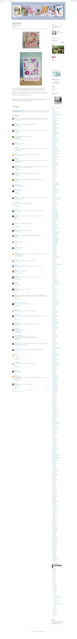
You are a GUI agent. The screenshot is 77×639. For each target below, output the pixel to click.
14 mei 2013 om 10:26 (18, 155)
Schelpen (54, 440)
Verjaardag (54, 528)
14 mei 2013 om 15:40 (18, 226)
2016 (53, 581)
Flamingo (54, 251)
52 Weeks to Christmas (56, 115)
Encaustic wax (55, 243)
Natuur (54, 371)
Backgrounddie (55, 141)
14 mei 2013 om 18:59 (18, 256)
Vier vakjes (54, 531)
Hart (53, 279)
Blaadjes (54, 155)
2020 (53, 576)
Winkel (54, 547)
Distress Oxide (55, 214)
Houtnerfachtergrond (56, 293)
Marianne (16, 165)
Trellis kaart (54, 511)
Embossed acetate (55, 232)
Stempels (54, 479)
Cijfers (53, 179)
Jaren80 (54, 301)
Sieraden (54, 451)
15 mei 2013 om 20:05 (18, 367)
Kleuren (54, 320)
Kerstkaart (54, 312)
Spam (53, 472)
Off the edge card (55, 382)
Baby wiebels (55, 598)
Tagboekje (54, 496)
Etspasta (54, 245)
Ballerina (54, 142)
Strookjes (54, 489)
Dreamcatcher (55, 225)
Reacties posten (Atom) (20, 391)
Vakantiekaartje (55, 522)
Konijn (53, 331)
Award (53, 135)
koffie (53, 330)
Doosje (54, 222)
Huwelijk (54, 296)
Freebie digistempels (56, 257)
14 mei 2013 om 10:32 (18, 162)
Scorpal (54, 444)
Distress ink (54, 213)
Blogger (44, 631)
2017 (53, 580)
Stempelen (54, 478)
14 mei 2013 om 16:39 (18, 231)
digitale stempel (55, 212)
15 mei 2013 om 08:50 (18, 319)
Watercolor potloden (55, 541)
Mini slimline (54, 363)
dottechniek (54, 224)
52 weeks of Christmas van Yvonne (58, 603)
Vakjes (54, 523)
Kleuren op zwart (55, 322)
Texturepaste (54, 505)
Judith (15, 375)
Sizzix (53, 461)
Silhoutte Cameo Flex (56, 458)
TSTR (53, 514)
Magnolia (54, 352)
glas (53, 266)
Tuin (53, 515)
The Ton (54, 507)
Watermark (54, 543)
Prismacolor (54, 417)
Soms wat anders (55, 471)
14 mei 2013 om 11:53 (18, 181)
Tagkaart (54, 497)
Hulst (53, 294)
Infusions (54, 299)
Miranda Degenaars (55, 364)
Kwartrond (54, 334)
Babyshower (54, 138)
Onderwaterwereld (55, 384)
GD (53, 260)
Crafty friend (54, 191)
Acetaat (54, 117)
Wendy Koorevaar (17, 314)
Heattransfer (54, 281)
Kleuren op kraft (55, 321)
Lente (53, 339)
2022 (53, 574)
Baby (53, 136)
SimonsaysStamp (55, 460)
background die (55, 139)
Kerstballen (54, 310)
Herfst (53, 284)
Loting (53, 349)
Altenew (54, 125)
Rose (53, 435)
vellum (54, 526)
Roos (53, 434)
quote (53, 419)
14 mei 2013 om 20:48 (18, 279)
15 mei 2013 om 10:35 (18, 332)
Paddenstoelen (55, 387)
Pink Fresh (54, 403)
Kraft (53, 332)
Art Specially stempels (56, 133)
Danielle (16, 196)
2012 (53, 612)
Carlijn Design (55, 176)
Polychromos (54, 408)
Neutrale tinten (55, 374)
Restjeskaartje (55, 425)
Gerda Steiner (55, 262)
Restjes (54, 424)
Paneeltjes (54, 388)
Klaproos (54, 317)
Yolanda (16, 342)
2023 (53, 573)
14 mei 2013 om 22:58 (18, 306)
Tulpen (54, 516)
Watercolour (54, 542)
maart (54, 608)
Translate (59, 27)
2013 (53, 585)
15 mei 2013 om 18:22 (18, 359)
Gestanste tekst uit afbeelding (57, 264)
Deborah (16, 172)
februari (55, 609)
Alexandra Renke (55, 124)
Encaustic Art (54, 242)
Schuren (54, 443)
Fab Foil (54, 247)
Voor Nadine (55, 599)
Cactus (54, 170)
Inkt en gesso (55, 604)
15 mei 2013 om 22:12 (18, 372)
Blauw (53, 160)
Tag (53, 495)
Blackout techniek (55, 159)
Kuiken (54, 333)
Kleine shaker (55, 319)
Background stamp (55, 140)
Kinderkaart (54, 315)
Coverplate (54, 188)
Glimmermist (54, 267)
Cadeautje (54, 171)
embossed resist (55, 233)
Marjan (59, 31)
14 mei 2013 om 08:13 (18, 120)
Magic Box (54, 351)
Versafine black (55, 530)
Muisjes (54, 369)
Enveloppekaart (55, 244)
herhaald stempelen (55, 285)
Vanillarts (54, 525)
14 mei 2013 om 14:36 (18, 199)
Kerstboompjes (55, 311)
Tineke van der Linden (18, 335)
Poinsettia (54, 406)
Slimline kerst (54, 463)
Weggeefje (54, 544)
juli (54, 592)
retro (53, 426)
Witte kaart (54, 551)
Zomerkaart (54, 559)
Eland (53, 230)
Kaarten (16, 111)
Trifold (53, 512)
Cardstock (54, 175)
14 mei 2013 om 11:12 (18, 175)
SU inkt (54, 491)
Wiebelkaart (54, 546)
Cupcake (54, 193)
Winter (53, 548)
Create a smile (55, 192)
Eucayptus (54, 246)
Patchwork (54, 392)
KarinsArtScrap (17, 202)
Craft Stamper (55, 190)
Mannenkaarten (55, 354)
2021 (53, 575)
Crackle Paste (55, 189)
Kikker (53, 313)
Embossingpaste (55, 240)
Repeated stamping (55, 422)
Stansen (54, 477)
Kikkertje (54, 314)
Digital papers (55, 210)
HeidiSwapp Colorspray (56, 283)
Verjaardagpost (55, 529)
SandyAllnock (55, 439)
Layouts (54, 337)
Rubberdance (55, 437)
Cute (53, 195)
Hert (53, 286)
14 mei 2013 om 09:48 (18, 144)
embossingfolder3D (55, 239)
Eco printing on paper (56, 228)
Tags (53, 498)
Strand (54, 487)
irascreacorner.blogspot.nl (18, 255)
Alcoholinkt (54, 122)
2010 (53, 614)
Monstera (54, 367)
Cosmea (54, 187)
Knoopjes (54, 329)
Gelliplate (54, 261)
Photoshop (54, 400)
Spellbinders (54, 473)
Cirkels (54, 180)
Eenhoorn (54, 229)
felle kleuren (54, 250)
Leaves (54, 338)
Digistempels (54, 208)
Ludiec (54, 350)
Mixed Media (54, 365)
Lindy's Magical (55, 348)
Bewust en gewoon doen (56, 151)
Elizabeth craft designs (56, 231)
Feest (53, 249)
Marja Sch (16, 209)
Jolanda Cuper (17, 328)
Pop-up (54, 409)
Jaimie (15, 353)
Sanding (54, 438)
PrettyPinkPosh (55, 416)
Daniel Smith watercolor (56, 197)
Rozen (54, 436)
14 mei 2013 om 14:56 (18, 206)
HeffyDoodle (54, 282)
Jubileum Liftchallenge (56, 303)
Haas (53, 276)
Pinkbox (54, 404)
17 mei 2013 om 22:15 (18, 386)
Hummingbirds (55, 295)
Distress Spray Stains (56, 215)
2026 (53, 569)
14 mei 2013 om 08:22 (18, 126)
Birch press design (55, 153)
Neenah (54, 372)
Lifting (53, 345)
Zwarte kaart (54, 561)
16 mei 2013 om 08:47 (18, 380)
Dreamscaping (55, 226)
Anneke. (16, 129)
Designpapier (55, 205)
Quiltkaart (54, 418)
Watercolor (54, 540)
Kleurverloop (54, 328)
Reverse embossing (55, 427)
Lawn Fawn (54, 336)
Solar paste (54, 470)
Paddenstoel (54, 386)
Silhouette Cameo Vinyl (56, 455)
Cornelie (16, 264)
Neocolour (54, 373)
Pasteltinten (54, 391)
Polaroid (54, 407)
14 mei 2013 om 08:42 (18, 132)
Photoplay (54, 399)
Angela (16, 178)
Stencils (54, 481)
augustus (55, 591)
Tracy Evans (54, 510)
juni (54, 593)
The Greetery (54, 506)
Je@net (16, 153)
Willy (15, 117)
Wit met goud (54, 549)
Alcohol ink (54, 120)
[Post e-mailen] (26, 110)
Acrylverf (54, 119)
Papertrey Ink (54, 389)
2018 (53, 579)
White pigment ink (55, 545)
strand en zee (55, 488)
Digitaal (54, 209)
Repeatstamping (55, 423)
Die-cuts (54, 206)
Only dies (54, 385)
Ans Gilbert (16, 158)
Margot (16, 142)
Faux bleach (54, 248)
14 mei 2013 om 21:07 (18, 285)
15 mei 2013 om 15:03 (18, 345)
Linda (15, 246)
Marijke (16, 214)
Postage (54, 410)
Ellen (15, 123)
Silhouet (54, 452)
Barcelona (54, 143)
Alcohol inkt (54, 121)
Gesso (53, 263)
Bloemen (54, 161)
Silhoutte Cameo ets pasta (56, 457)
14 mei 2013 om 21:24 (18, 291)
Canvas (54, 173)
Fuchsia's (54, 259)
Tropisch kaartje (55, 513)
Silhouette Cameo (55, 454)
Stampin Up (54, 475)
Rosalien (54, 88)
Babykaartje (54, 137)
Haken (54, 277)
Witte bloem (54, 550)
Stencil (54, 480)
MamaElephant (55, 353)
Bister (53, 154)
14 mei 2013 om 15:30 (18, 219)
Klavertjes (54, 318)
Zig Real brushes (55, 558)
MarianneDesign (55, 355)
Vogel (53, 533)
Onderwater (54, 383)
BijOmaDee (54, 152)
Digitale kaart (54, 211)
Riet (15, 222)
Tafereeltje (54, 494)
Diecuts (54, 207)
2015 (53, 582)
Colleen (16, 229)
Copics (54, 186)
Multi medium (54, 370)
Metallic (54, 357)
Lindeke (16, 309)
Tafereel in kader (55, 493)
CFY (53, 178)
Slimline (54, 462)
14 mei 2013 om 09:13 (18, 139)
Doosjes (54, 223)
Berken (54, 144)
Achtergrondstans (55, 118)
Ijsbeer (54, 298)
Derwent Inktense (55, 204)
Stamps (54, 476)
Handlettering (55, 278)
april (54, 607)
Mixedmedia (54, 366)
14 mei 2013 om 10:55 (18, 169)
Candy (54, 172)
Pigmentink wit (55, 402)
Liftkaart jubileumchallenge (56, 347)
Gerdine (16, 259)
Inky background (55, 300)
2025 (53, 570)
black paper (54, 157)
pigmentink (54, 401)
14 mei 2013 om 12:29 (18, 193)
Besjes (54, 145)
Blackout (54, 158)
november (55, 587)
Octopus (54, 381)
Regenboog (54, 420)
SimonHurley (54, 459)
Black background (55, 156)
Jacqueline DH (17, 362)
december (55, 586)
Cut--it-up (54, 194)
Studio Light (54, 490)
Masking (54, 356)
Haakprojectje (55, 275)
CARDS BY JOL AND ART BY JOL (20, 302)
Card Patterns (55, 174)
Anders (54, 126)
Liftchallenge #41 (55, 600)
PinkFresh (54, 405)
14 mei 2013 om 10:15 (18, 150)
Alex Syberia (54, 123)
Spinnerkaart (54, 474)
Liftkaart (54, 346)
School (54, 442)
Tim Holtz (54, 509)
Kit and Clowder (55, 316)
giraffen (54, 265)
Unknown (16, 252)
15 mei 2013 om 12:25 (18, 339)
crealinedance (17, 184)
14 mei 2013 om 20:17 (18, 273)
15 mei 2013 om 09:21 (18, 325)
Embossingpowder (55, 241)
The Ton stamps (55, 508)
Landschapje (54, 335)
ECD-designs (54, 227)
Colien (15, 234)
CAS (53, 177)
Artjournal (54, 134)
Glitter (53, 268)
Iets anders (54, 297)
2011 (53, 613)
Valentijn (54, 524)
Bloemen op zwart (55, 162)
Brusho (54, 169)
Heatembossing (55, 280)
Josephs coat (54, 302)
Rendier (54, 421)
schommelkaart (55, 441)
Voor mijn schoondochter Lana (57, 597)
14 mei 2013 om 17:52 (18, 243)
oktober (55, 588)
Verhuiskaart (54, 527)
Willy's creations (17, 189)
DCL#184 (54, 605)
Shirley (16, 322)
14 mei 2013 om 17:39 (18, 237)
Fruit (53, 258)
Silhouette (54, 453)
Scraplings (54, 445)
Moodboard (54, 368)
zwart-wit (54, 560)
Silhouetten (54, 456)
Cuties (53, 196)
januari (55, 610)
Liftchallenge (18, 111)
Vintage (54, 532)
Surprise (54, 492)
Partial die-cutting (55, 390)
